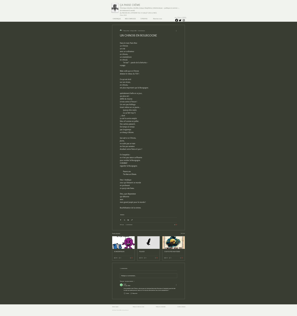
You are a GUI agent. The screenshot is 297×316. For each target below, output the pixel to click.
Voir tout (183, 233)
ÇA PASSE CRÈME (130, 5)
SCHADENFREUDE (119, 251)
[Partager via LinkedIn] (128, 220)
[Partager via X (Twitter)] (124, 220)
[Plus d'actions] (176, 31)
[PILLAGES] (148, 242)
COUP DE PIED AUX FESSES (172, 251)
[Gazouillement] (180, 20)
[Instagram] (183, 20)
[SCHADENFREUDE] (123, 242)
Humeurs (122, 214)
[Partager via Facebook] (120, 220)
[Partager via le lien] (132, 220)
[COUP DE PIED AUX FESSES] (173, 242)
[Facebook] (176, 20)
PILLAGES (142, 251)
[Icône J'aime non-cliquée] (125, 293)
